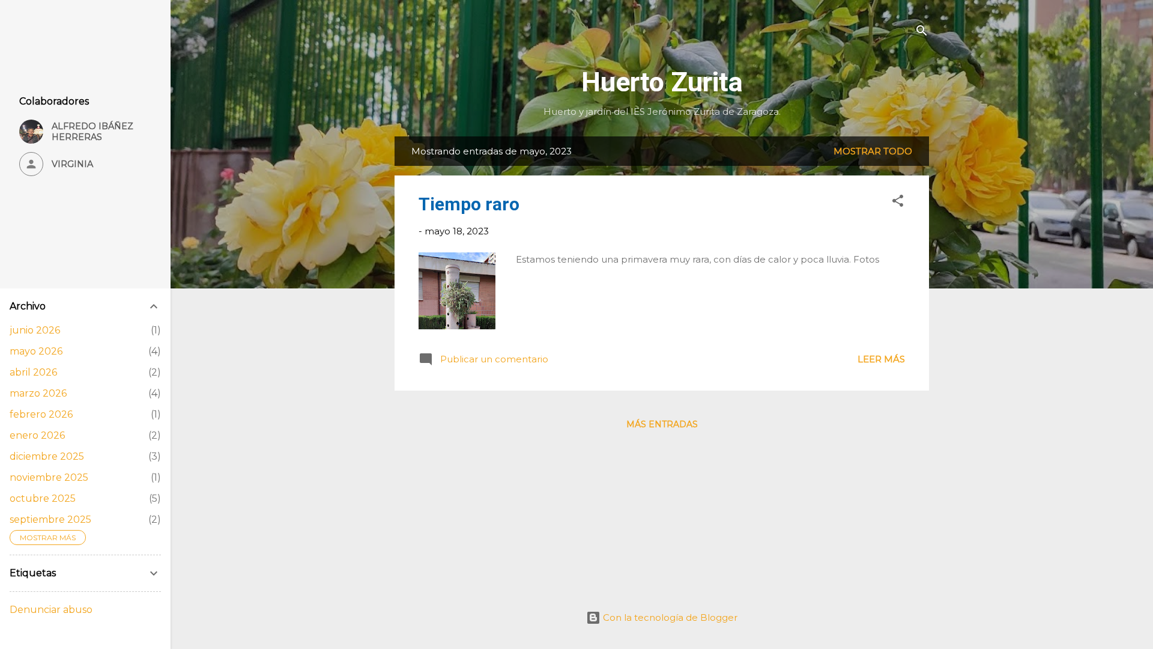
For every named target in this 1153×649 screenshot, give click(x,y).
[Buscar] (922, 32)
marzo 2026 (38, 393)
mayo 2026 (36, 351)
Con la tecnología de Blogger (669, 617)
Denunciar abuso (51, 609)
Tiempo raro (469, 204)
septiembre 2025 (50, 519)
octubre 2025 (43, 498)
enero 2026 (37, 435)
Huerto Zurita (662, 82)
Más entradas (662, 424)
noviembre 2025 (49, 477)
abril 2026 (33, 372)
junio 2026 (35, 330)
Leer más (881, 359)
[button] (898, 202)
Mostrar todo (873, 151)
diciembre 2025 (47, 456)
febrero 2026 (41, 414)
